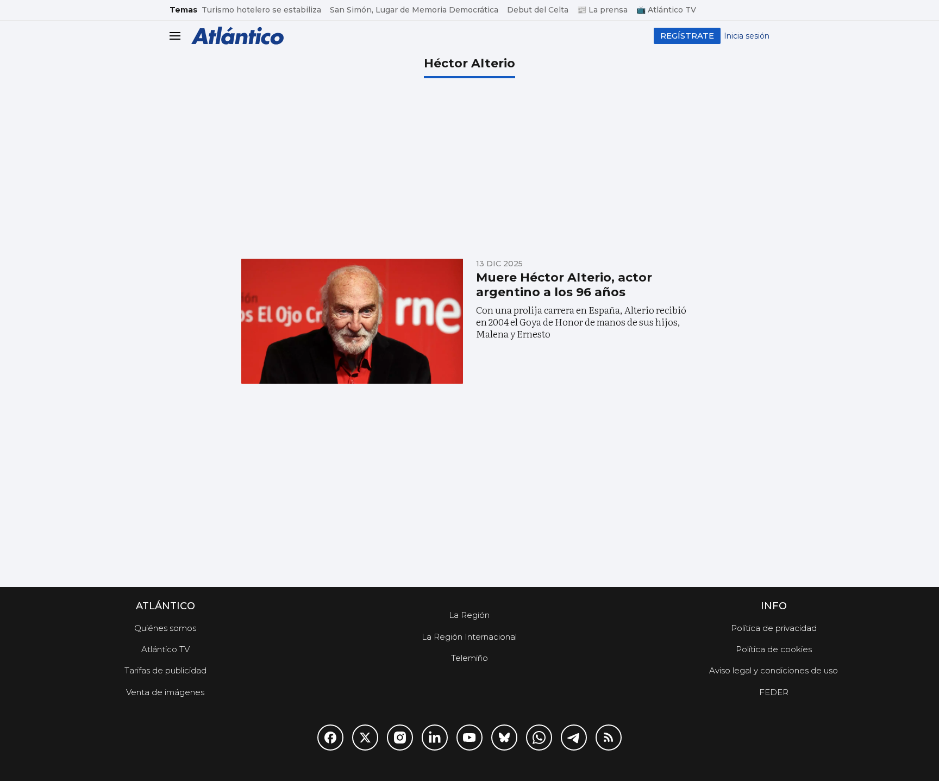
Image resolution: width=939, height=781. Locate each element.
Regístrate (687, 35)
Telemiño (469, 658)
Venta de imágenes (165, 692)
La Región (469, 615)
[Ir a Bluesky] (504, 737)
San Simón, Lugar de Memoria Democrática (414, 10)
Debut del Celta (537, 10)
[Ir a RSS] (609, 737)
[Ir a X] (365, 737)
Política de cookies (774, 649)
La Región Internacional (469, 637)
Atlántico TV (165, 649)
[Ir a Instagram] (400, 737)
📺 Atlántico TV (666, 10)
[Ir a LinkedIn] (435, 737)
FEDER (773, 692)
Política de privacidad (774, 628)
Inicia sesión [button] (746, 36)
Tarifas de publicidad (165, 670)
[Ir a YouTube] (469, 737)
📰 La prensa (602, 10)
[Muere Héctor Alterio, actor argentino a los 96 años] (352, 321)
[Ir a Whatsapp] (539, 737)
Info (774, 606)
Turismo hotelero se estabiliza (261, 10)
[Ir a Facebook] (330, 737)
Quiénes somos (165, 628)
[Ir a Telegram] (574, 737)
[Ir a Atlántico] (237, 36)
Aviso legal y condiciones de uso (773, 670)
